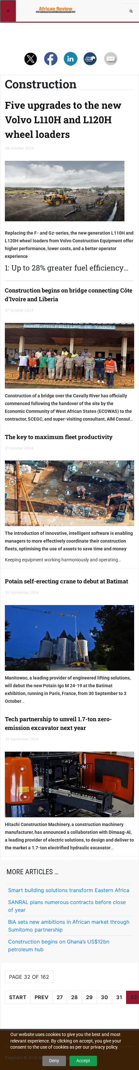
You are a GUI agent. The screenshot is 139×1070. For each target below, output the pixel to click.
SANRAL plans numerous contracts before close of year (67, 906)
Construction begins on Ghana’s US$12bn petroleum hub (58, 945)
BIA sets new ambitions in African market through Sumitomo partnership (68, 926)
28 (74, 997)
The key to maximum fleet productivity (58, 437)
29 (89, 997)
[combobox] (131, 11)
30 (104, 997)
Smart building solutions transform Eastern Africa (68, 890)
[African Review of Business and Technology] (39, 8)
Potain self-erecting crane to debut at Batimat (66, 581)
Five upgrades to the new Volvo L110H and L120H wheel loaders (63, 119)
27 (60, 997)
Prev (41, 997)
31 (119, 997)
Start (18, 997)
